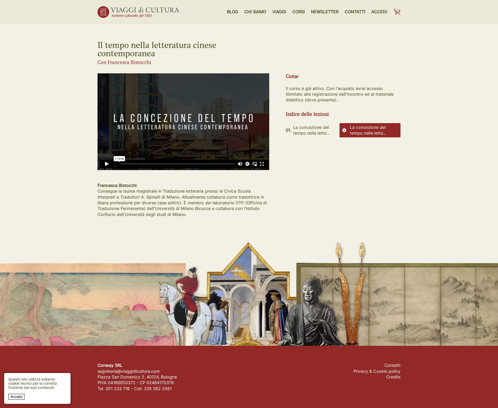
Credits (393, 376)
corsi (298, 11)
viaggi (279, 11)
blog (232, 11)
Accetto (16, 397)
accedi (379, 11)
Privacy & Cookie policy (377, 371)
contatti (355, 11)
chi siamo (255, 11)
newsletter (324, 11)
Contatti (392, 365)
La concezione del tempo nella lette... (368, 130)
